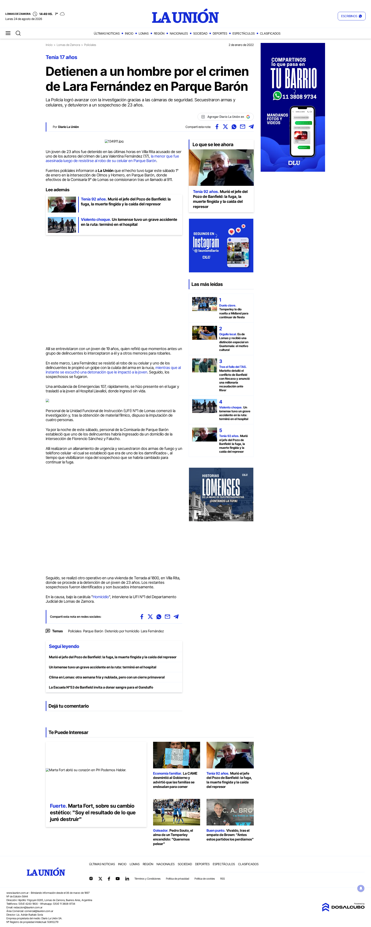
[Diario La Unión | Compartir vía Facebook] (216, 126)
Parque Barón (93, 631)
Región (159, 33)
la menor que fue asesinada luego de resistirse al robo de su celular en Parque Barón (112, 158)
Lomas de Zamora (68, 45)
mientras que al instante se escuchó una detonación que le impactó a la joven (113, 369)
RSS (222, 878)
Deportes (220, 33)
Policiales (75, 631)
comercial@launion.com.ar (38, 911)
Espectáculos (244, 33)
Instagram (91, 878)
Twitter (100, 878)
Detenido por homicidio (122, 631)
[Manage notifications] (360, 888)
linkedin (127, 878)
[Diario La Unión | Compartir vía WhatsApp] (234, 126)
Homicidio (101, 597)
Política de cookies (205, 878)
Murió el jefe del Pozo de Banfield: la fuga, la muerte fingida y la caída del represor (112, 657)
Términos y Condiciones (147, 878)
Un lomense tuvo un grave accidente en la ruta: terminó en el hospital (102, 667)
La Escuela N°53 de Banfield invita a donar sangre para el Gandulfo (101, 687)
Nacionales (179, 33)
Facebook (109, 879)
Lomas (144, 33)
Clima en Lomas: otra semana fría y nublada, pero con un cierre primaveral (107, 677)
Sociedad (200, 33)
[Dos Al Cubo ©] (343, 910)
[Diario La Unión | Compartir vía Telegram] (251, 126)
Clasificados (270, 33)
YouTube (118, 878)
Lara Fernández (152, 631)
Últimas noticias (107, 33)
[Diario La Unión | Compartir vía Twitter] (225, 126)
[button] (352, 16)
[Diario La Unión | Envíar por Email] (242, 126)
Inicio (129, 33)
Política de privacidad (177, 878)
